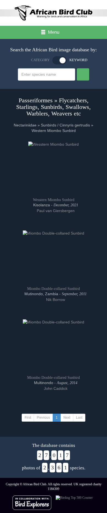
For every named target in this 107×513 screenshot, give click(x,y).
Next (66, 417)
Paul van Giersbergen (55, 210)
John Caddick (55, 388)
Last (79, 417)
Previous (43, 417)
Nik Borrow (55, 299)
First (28, 417)
